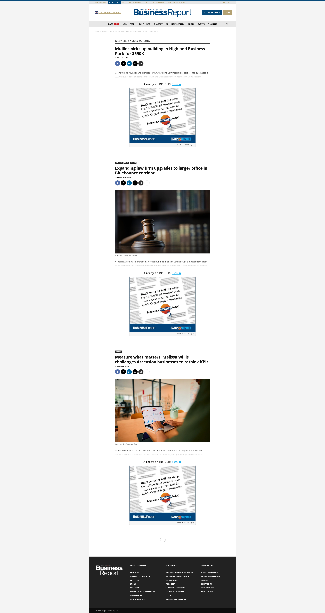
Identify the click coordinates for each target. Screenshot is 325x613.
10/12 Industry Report (175, 588)
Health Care (144, 24)
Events (201, 24)
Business (119, 163)
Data (113, 24)
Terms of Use (207, 591)
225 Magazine (171, 580)
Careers (204, 580)
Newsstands (136, 595)
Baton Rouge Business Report (179, 572)
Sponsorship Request (211, 576)
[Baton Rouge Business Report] (162, 13)
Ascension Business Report (178, 576)
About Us (134, 572)
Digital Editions (137, 599)
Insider (133, 163)
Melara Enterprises (210, 572)
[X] (228, 2)
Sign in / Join (100, 2)
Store (133, 584)
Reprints (160, 2)
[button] (227, 24)
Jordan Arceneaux (124, 177)
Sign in (176, 84)
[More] (147, 182)
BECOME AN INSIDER (212, 12)
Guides (191, 24)
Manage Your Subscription (142, 591)
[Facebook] (220, 2)
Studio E (169, 595)
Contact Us (149, 2)
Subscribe (137, 2)
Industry (158, 24)
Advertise (126, 2)
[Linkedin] (224, 2)
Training (212, 24)
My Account (114, 2)
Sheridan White (123, 366)
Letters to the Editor (140, 576)
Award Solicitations (175, 2)
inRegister (170, 584)
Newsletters (177, 24)
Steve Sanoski (122, 58)
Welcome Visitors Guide (176, 599)
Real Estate (128, 24)
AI (167, 24)
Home (97, 31)
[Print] (140, 63)
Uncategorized (107, 31)
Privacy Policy (207, 588)
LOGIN (227, 12)
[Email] (135, 63)
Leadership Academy (175, 591)
